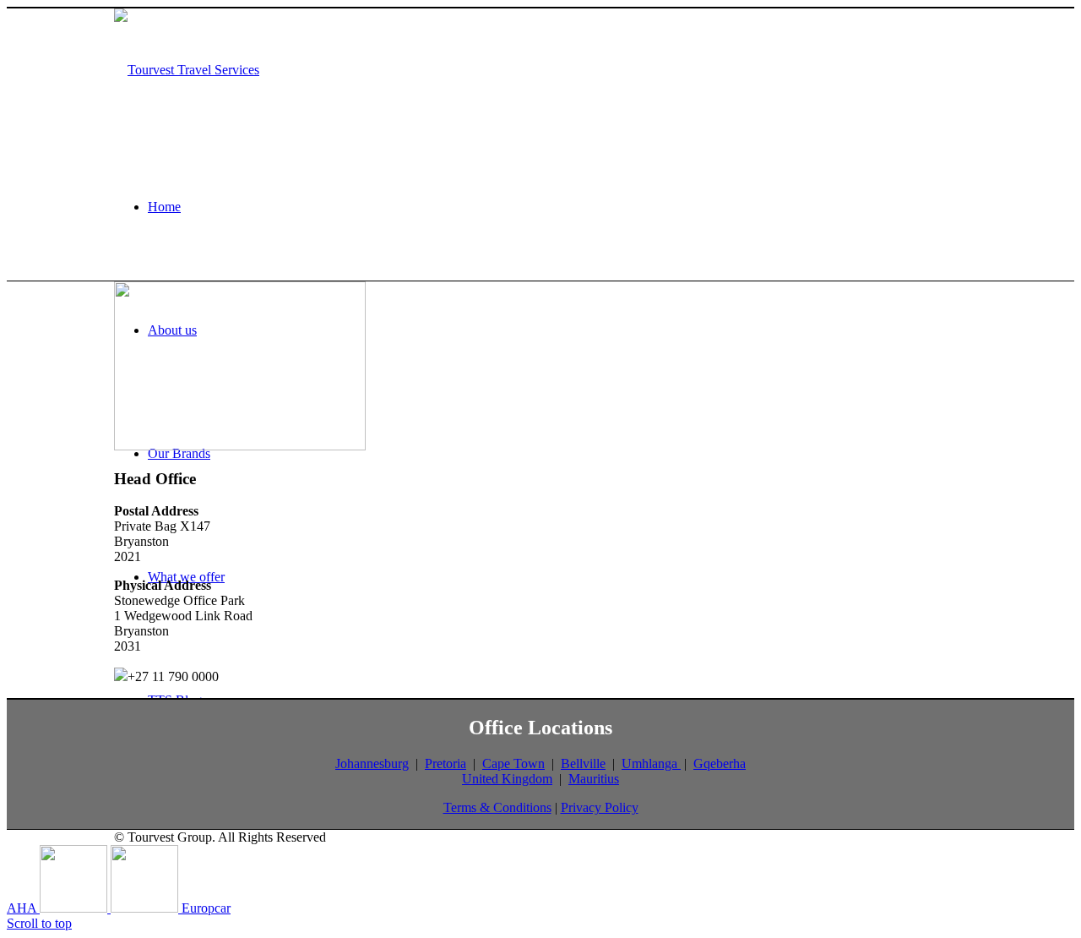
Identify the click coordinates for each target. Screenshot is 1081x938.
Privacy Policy (599, 807)
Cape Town (513, 763)
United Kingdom (507, 779)
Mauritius (593, 779)
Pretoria (445, 763)
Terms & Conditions (497, 807)
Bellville (583, 763)
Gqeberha (719, 763)
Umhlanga (651, 763)
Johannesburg (372, 763)
